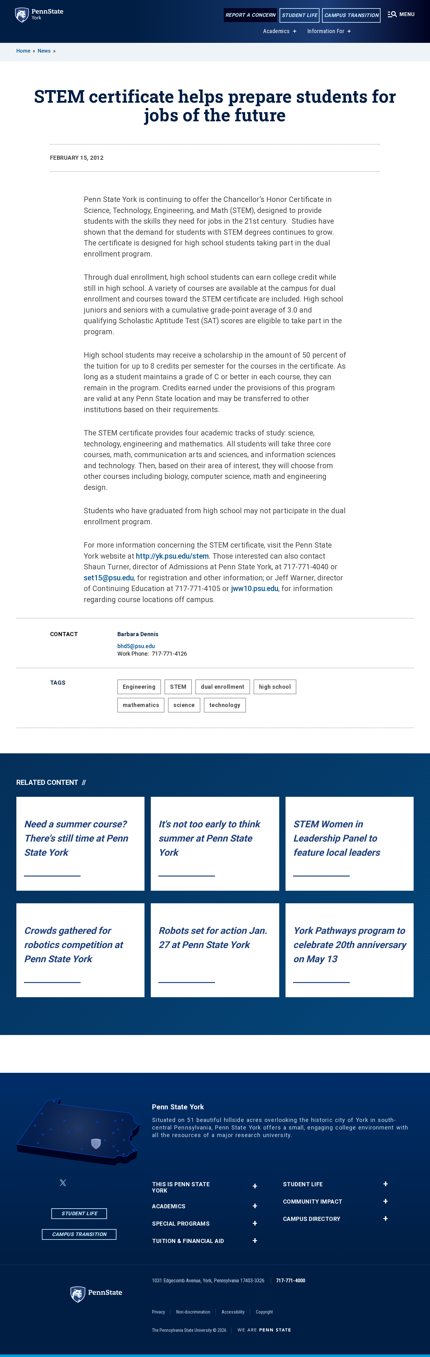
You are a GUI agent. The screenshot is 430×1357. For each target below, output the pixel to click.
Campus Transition (351, 15)
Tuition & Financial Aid (188, 1241)
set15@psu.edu (109, 578)
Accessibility (233, 1311)
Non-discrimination (193, 1311)
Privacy (158, 1311)
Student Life (299, 15)
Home (23, 51)
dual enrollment (223, 686)
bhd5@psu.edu (136, 646)
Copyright (264, 1311)
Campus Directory (312, 1219)
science (184, 705)
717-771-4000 (290, 1281)
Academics (276, 31)
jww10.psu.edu (253, 588)
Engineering (139, 686)
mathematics (141, 705)
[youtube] (110, 1183)
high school (275, 686)
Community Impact (312, 1202)
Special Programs (181, 1224)
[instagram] (78, 1183)
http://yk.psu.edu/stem (172, 556)
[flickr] (94, 1183)
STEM (178, 686)
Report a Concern (250, 15)
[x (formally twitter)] (63, 1183)
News (44, 51)
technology (224, 705)
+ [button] (254, 1186)
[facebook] (47, 1183)
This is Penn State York (181, 1187)
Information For (326, 31)
